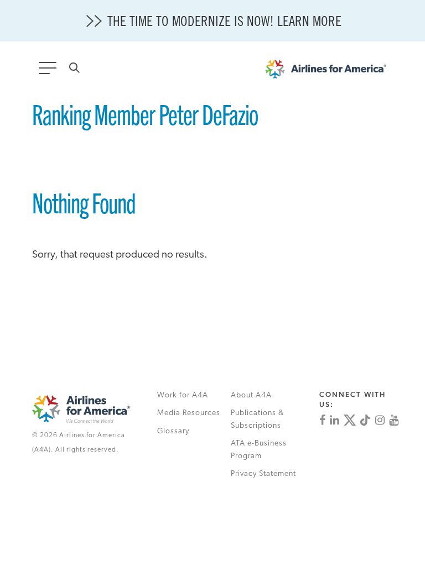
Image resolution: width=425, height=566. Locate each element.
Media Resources (188, 413)
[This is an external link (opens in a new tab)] (322, 420)
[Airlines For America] (331, 72)
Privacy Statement (263, 474)
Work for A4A (182, 395)
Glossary (173, 431)
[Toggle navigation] (50, 71)
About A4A (251, 395)
